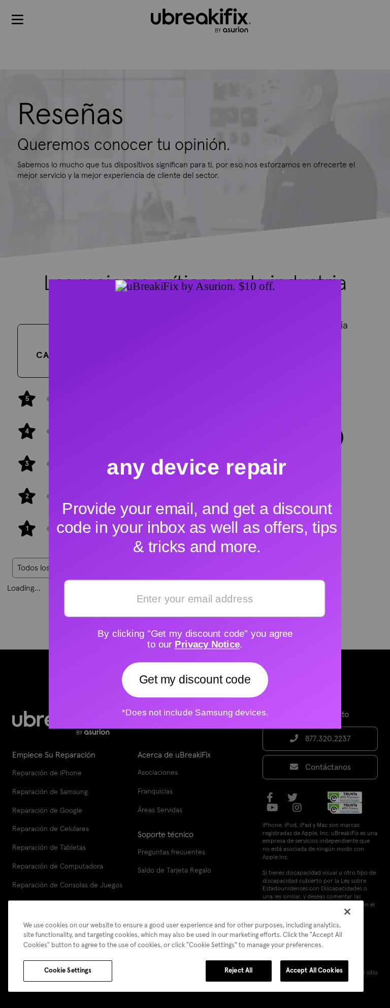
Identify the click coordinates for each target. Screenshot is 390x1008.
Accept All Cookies (314, 970)
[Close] (347, 912)
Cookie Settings (68, 970)
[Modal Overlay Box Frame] (195, 504)
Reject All (238, 970)
